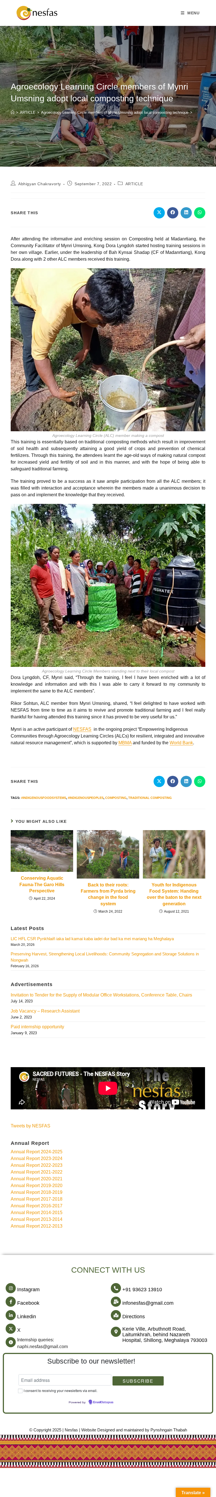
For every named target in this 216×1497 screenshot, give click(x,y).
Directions (133, 1316)
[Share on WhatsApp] (199, 212)
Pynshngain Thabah (168, 1429)
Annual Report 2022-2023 (36, 1165)
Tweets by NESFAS (30, 1125)
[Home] (12, 112)
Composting (116, 797)
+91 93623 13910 (142, 1289)
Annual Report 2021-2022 (36, 1172)
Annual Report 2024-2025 (36, 1151)
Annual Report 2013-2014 (36, 1219)
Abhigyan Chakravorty (39, 184)
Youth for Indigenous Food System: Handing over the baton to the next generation (174, 894)
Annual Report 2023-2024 (36, 1158)
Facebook (28, 1303)
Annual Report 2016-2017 (36, 1205)
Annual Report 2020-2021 (36, 1178)
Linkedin (26, 1316)
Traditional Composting (150, 797)
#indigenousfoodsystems (43, 797)
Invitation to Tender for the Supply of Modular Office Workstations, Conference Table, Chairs (101, 995)
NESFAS (82, 729)
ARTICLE (134, 184)
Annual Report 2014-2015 (36, 1212)
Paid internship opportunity (37, 1026)
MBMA (125, 742)
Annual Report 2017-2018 (36, 1199)
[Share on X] (159, 212)
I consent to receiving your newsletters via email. (60, 1390)
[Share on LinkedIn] (186, 212)
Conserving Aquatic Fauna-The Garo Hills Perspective (41, 884)
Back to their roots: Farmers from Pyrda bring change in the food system (108, 894)
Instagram (28, 1289)
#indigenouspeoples (86, 797)
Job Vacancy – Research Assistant (45, 1011)
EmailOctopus (103, 1402)
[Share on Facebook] (172, 212)
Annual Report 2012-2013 (36, 1226)
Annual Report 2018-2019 (36, 1192)
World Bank (181, 742)
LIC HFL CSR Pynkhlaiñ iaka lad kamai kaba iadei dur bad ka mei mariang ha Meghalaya (92, 938)
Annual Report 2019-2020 (36, 1185)
